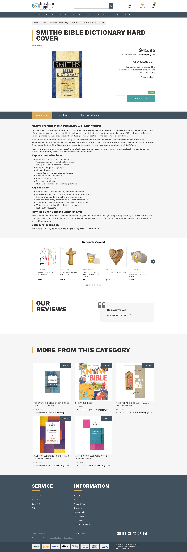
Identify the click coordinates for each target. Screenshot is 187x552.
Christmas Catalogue (82, 524)
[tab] (42, 115)
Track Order (37, 500)
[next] (153, 261)
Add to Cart (142, 98)
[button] (147, 77)
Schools (128, 15)
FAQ (33, 508)
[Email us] (119, 533)
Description (42, 115)
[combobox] (91, 6)
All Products (79, 516)
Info (153, 54)
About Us (77, 496)
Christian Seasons (52, 15)
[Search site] (111, 6)
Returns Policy (79, 512)
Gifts (99, 15)
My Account (36, 496)
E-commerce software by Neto (125, 546)
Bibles (35, 15)
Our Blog (77, 500)
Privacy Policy (79, 504)
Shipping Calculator (90, 115)
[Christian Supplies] (43, 6)
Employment (79, 508)
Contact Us (36, 504)
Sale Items (119, 15)
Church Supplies (65, 15)
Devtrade (92, 15)
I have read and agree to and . (53, 538)
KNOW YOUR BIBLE (84, 403)
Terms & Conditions (55, 538)
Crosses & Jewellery (80, 15)
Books (41, 15)
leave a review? (123, 315)
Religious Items (108, 15)
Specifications (64, 115)
